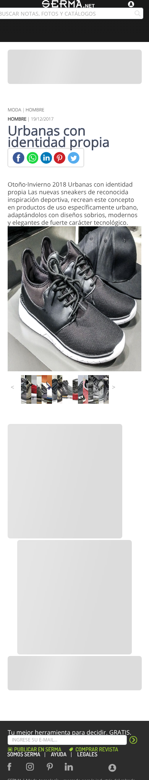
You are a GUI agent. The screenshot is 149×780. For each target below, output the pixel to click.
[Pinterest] (60, 158)
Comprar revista (96, 749)
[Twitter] (73, 158)
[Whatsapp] (32, 158)
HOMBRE (35, 109)
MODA (14, 109)
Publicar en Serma (37, 749)
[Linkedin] (46, 158)
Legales (87, 754)
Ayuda (58, 754)
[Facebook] (18, 158)
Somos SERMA (23, 754)
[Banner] (75, 67)
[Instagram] (32, 766)
